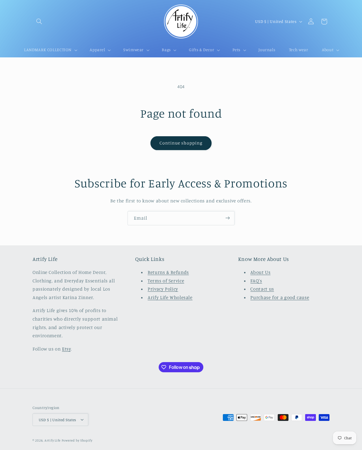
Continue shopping (181, 143)
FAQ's (256, 281)
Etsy (66, 349)
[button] (39, 21)
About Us (260, 272)
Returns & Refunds (168, 272)
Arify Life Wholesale (170, 297)
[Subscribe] (227, 218)
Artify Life (52, 440)
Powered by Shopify (77, 440)
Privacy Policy (163, 289)
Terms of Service (166, 281)
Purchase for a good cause (279, 297)
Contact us (262, 289)
